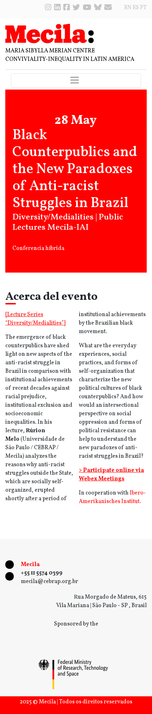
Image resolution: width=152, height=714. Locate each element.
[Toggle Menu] (76, 80)
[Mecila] (49, 33)
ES (136, 8)
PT (143, 8)
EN (127, 8)
